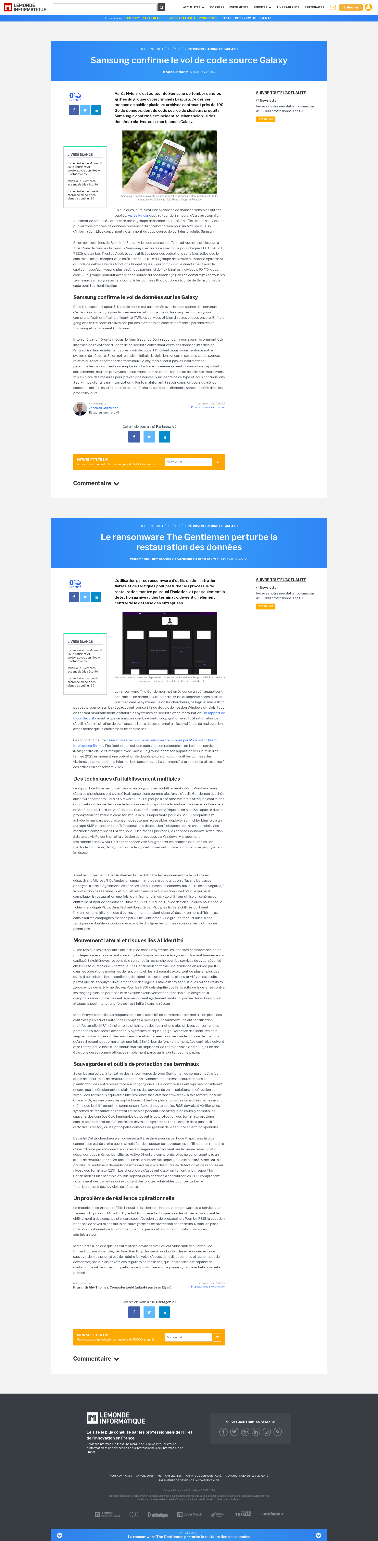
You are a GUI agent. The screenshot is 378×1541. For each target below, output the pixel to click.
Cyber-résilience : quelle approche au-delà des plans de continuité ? (83, 195)
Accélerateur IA (182, 18)
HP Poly (133, 18)
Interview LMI (245, 18)
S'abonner (351, 7)
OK (217, 462)
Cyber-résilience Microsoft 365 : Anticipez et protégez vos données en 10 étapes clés (85, 169)
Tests (226, 18)
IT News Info (153, 1444)
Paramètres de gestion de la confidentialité (189, 1480)
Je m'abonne (265, 119)
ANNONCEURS (144, 1475)
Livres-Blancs (288, 7)
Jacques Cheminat (103, 408)
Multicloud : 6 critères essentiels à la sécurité (83, 182)
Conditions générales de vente (247, 1475)
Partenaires (314, 7)
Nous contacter (121, 1475)
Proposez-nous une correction (208, 407)
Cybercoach (208, 18)
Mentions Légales (170, 1475)
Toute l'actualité (153, 49)
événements (238, 7)
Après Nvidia (138, 215)
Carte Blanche (154, 18)
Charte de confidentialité (203, 1475)
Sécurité (177, 49)
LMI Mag (265, 18)
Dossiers (217, 7)
